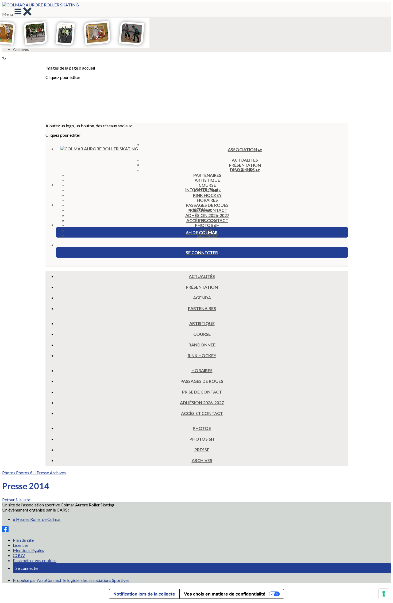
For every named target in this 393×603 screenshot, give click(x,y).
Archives (207, 235)
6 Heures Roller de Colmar (37, 519)
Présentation (202, 286)
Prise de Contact (202, 391)
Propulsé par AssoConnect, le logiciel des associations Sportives (71, 580)
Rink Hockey (207, 195)
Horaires (207, 200)
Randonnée (201, 344)
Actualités (245, 159)
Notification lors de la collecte (144, 594)
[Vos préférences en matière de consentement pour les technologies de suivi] (384, 594)
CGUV (19, 555)
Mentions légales (28, 550)
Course (207, 185)
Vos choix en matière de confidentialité (224, 594)
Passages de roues (207, 205)
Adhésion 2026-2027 (207, 215)
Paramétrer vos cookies (34, 560)
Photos (207, 220)
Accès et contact (202, 413)
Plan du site (23, 540)
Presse (201, 449)
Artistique (207, 179)
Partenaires (207, 175)
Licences (21, 545)
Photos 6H (207, 225)
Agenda (202, 297)
